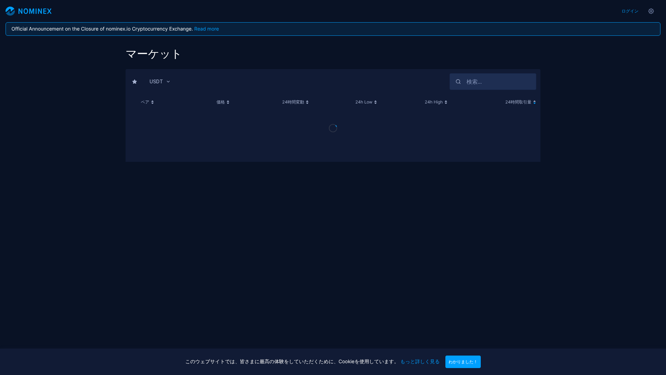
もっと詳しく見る (420, 362)
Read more (206, 29)
